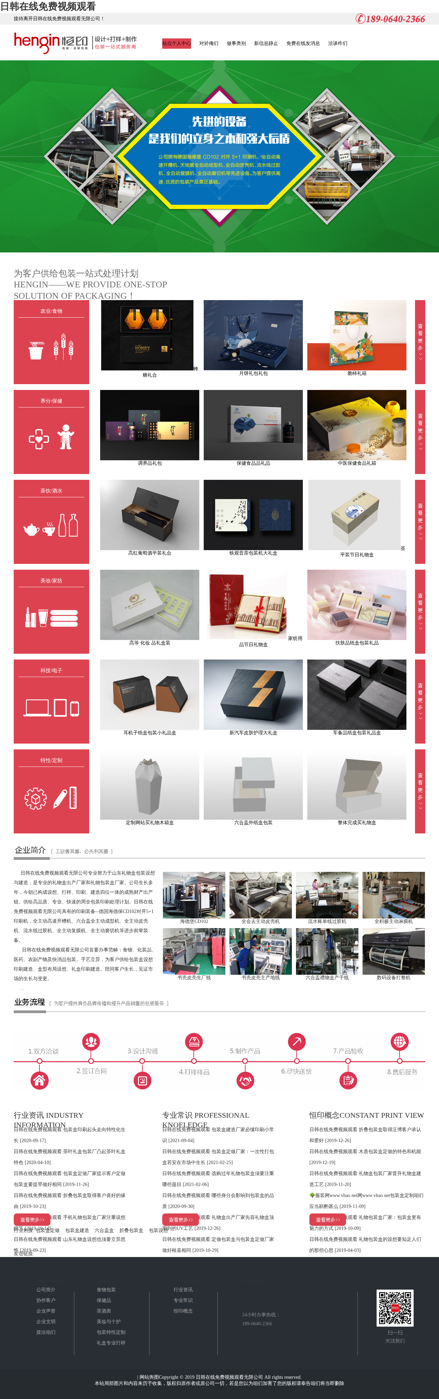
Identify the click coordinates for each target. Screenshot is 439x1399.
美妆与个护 (109, 1321)
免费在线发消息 (303, 43)
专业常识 (183, 1300)
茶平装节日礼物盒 (373, 551)
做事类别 (236, 43)
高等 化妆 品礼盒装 (149, 642)
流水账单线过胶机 (327, 921)
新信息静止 (266, 43)
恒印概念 (183, 1311)
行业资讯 (183, 1289)
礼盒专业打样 (111, 1342)
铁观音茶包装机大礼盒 (253, 553)
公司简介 (46, 1289)
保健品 (104, 1300)
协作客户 (46, 1300)
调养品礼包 (150, 463)
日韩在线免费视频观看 (48, 6)
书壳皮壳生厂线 (194, 977)
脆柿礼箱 (357, 373)
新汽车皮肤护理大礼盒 (253, 732)
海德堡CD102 (194, 921)
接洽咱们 (46, 1332)
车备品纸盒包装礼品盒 (357, 732)
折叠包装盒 (131, 1230)
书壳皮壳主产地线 (260, 977)
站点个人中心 (176, 43)
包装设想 (158, 1230)
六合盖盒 (104, 1230)
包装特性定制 (111, 1332)
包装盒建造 (77, 1230)
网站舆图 (149, 1377)
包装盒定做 (48, 1230)
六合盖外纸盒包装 (253, 822)
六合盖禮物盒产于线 (327, 977)
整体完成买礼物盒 (357, 822)
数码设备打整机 (394, 977)
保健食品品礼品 (253, 463)
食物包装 (106, 1289)
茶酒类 (104, 1311)
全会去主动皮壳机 (260, 921)
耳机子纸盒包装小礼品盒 (149, 732)
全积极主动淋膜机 (394, 921)
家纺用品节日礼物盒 (271, 641)
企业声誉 (46, 1311)
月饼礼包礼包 (253, 373)
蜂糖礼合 (170, 372)
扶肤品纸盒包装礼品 (357, 642)
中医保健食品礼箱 (357, 463)
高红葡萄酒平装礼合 (149, 553)
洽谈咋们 (337, 43)
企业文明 (46, 1321)
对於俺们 (208, 43)
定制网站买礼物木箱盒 (150, 822)
